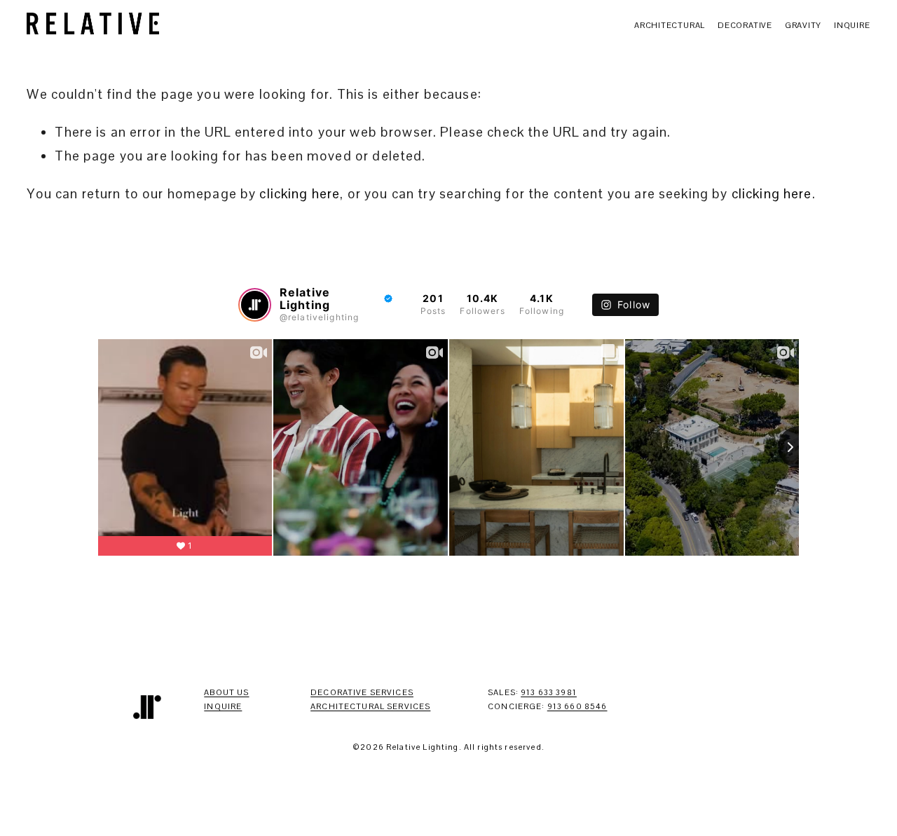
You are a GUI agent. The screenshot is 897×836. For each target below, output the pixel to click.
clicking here (299, 194)
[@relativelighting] (254, 305)
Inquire (852, 24)
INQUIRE (223, 706)
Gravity (803, 24)
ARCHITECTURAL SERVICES (370, 706)
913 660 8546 (577, 706)
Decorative (745, 24)
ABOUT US (226, 692)
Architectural (669, 24)
